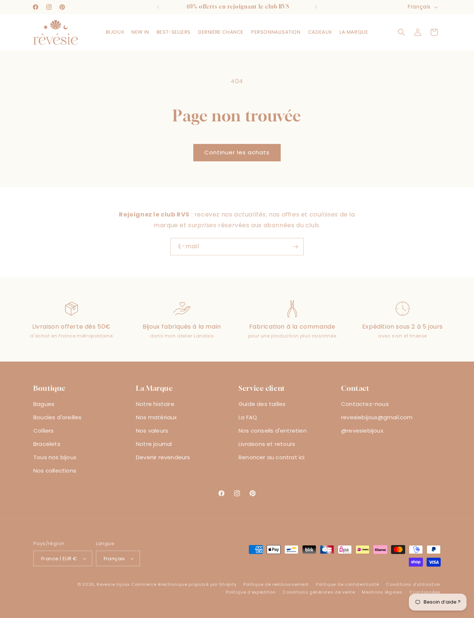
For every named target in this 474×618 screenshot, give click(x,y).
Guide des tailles (262, 404)
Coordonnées (425, 592)
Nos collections (54, 470)
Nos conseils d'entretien (272, 430)
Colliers (43, 430)
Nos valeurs (152, 430)
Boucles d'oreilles (57, 417)
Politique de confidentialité (347, 584)
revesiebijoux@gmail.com (377, 417)
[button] (115, 32)
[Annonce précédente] (158, 7)
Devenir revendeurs (163, 457)
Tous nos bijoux (54, 457)
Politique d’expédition (251, 592)
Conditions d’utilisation (413, 584)
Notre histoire (155, 404)
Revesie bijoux (113, 584)
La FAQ (247, 417)
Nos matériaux (156, 417)
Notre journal (154, 444)
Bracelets (46, 444)
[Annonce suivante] (316, 7)
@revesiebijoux (362, 430)
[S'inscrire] (295, 246)
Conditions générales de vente (319, 592)
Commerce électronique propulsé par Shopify (183, 584)
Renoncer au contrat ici (271, 457)
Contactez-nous (365, 404)
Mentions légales (382, 592)
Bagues (43, 404)
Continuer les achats (237, 152)
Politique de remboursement (276, 584)
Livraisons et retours (266, 444)
